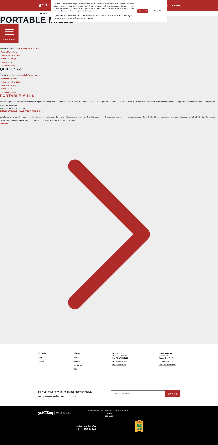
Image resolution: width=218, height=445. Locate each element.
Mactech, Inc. (117, 353)
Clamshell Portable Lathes (29, 48)
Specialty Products (8, 65)
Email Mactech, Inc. (119, 365)
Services (41, 361)
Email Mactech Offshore (167, 365)
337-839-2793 (174, 5)
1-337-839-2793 (167, 361)
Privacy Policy (89, 11)
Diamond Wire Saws (8, 52)
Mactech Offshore (166, 353)
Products (43, 13)
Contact (77, 361)
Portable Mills (6, 62)
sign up (172, 393)
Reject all (157, 11)
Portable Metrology (8, 59)
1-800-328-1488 (121, 361)
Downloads (78, 365)
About (76, 357)
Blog (75, 369)
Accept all (143, 11)
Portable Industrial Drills (10, 55)
